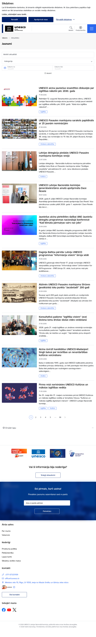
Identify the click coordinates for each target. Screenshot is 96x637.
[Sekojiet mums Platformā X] (14, 610)
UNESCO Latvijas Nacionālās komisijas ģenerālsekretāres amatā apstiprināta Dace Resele (62, 188)
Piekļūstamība (8, 553)
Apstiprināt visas (41, 19)
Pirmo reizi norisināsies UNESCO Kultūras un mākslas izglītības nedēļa (63, 386)
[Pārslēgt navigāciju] (91, 28)
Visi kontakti (14, 594)
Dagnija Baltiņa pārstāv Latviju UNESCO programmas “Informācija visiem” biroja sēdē (64, 254)
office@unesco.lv (12, 578)
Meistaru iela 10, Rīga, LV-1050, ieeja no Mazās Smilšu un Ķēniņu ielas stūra (36, 582)
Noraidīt (14, 19)
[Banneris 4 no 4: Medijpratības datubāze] (77, 453)
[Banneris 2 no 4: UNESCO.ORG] (38, 453)
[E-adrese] (7, 587)
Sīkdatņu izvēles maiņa (11, 561)
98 (60, 417)
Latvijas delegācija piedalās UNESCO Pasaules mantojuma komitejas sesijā (64, 154)
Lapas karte (7, 557)
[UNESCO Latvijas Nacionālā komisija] (15, 29)
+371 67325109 (11, 574)
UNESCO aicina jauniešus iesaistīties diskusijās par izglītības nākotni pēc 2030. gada (66, 89)
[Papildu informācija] (14, 587)
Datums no (11, 67)
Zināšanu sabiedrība (47, 144)
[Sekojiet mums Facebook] (4, 610)
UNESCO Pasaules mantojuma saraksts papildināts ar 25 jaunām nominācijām (66, 122)
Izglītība (43, 112)
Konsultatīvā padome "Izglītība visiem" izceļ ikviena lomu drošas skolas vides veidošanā (63, 318)
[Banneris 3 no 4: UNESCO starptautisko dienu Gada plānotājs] (57, 453)
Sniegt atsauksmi (48, 475)
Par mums (6, 531)
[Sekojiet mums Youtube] (9, 609)
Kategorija (8, 61)
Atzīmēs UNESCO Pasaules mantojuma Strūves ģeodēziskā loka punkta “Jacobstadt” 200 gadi (64, 286)
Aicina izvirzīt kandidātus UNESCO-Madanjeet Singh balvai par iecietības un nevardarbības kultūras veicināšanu (63, 352)
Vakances (6, 535)
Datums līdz (59, 67)
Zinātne (43, 376)
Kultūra (43, 176)
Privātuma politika (9, 549)
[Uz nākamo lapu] (65, 417)
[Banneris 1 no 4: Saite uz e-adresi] (19, 453)
